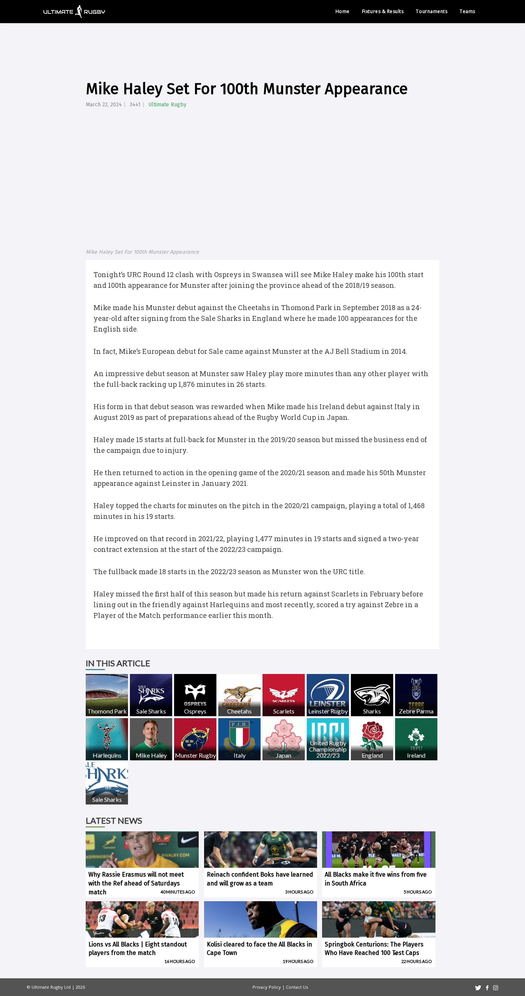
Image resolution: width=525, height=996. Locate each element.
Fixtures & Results (383, 11)
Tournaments (431, 11)
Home (343, 11)
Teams (467, 11)
